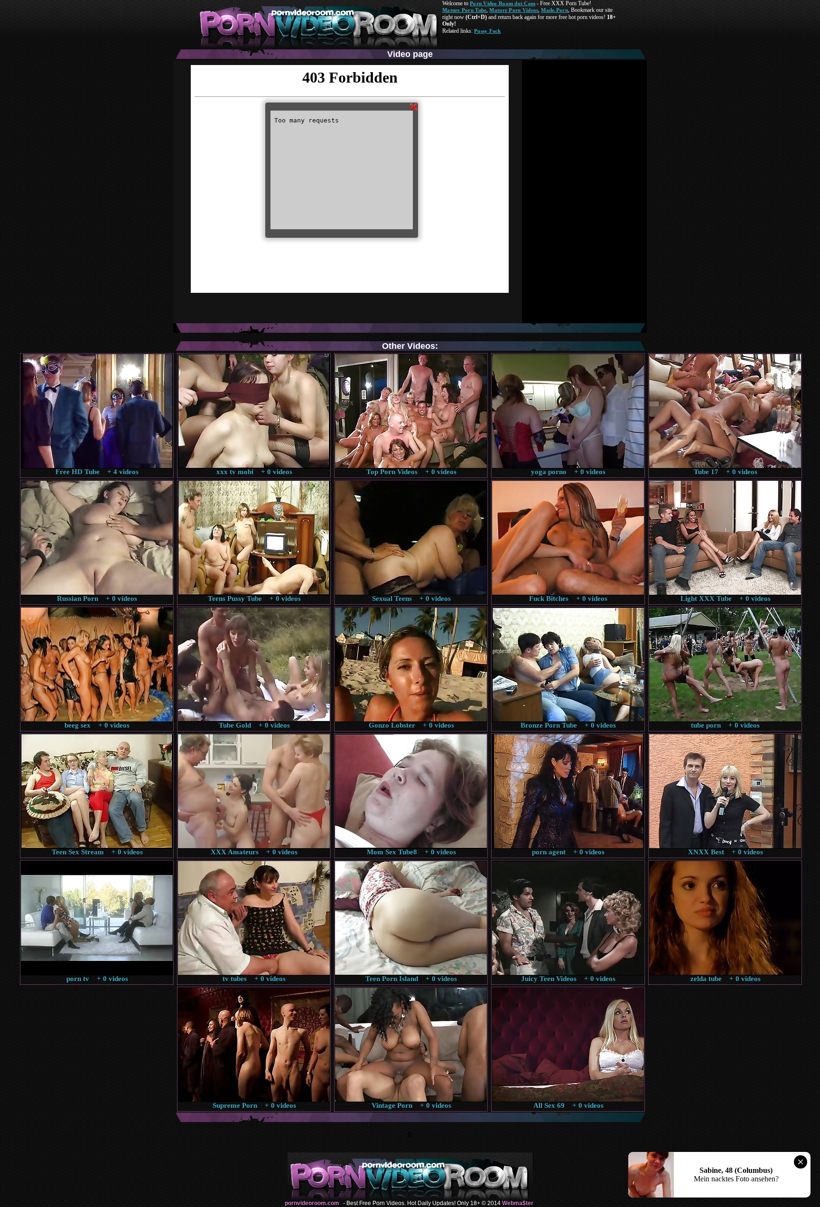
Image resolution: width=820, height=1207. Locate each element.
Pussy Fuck (487, 31)
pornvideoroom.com (312, 1203)
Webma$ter (517, 1203)
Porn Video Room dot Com (502, 3)
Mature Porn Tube (464, 10)
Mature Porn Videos (513, 10)
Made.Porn (554, 10)
